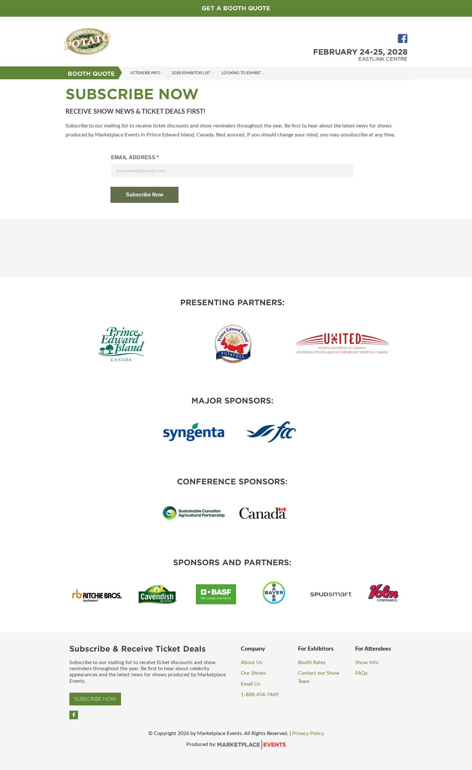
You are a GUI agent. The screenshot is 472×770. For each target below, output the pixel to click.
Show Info (366, 662)
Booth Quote (91, 73)
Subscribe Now (95, 699)
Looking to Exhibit (241, 72)
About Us (251, 662)
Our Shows (253, 673)
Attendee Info (145, 72)
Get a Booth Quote (236, 8)
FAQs (361, 673)
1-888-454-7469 (259, 694)
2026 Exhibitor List (190, 72)
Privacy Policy (308, 733)
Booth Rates (312, 662)
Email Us (250, 684)
